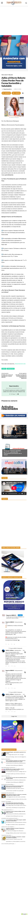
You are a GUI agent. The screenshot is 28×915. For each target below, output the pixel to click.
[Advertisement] (14, 20)
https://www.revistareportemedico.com (14, 388)
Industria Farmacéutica (10, 447)
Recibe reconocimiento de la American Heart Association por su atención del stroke (14, 786)
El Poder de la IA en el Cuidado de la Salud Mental (7, 376)
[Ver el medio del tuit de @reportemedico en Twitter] (19, 640)
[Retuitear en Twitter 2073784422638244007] (9, 644)
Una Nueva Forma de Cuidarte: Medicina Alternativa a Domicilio (21, 376)
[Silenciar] (22, 493)
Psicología (6, 432)
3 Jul (23, 650)
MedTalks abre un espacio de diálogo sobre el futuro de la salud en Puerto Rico (12, 471)
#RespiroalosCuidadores (11, 656)
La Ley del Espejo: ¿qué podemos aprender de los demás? (13, 436)
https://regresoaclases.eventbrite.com (14, 709)
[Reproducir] (3, 493)
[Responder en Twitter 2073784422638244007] (6, 644)
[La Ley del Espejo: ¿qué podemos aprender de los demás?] (14, 430)
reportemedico (8, 89)
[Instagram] (11, 393)
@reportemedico (19, 622)
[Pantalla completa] (24, 493)
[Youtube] (18, 393)
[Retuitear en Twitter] (9, 648)
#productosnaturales (17, 674)
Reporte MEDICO (10, 622)
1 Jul (23, 694)
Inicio (2, 38)
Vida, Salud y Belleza (9, 38)
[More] (22, 93)
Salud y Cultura (10, 650)
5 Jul (6, 623)
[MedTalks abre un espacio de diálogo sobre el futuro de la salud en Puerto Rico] (14, 466)
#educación (14, 638)
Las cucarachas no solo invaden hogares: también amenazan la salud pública (16, 820)
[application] (14, 488)
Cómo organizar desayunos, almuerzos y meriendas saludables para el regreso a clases (16, 795)
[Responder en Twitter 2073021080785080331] (6, 688)
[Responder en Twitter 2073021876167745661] (6, 666)
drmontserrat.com (20, 363)
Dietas (4, 368)
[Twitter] (16, 393)
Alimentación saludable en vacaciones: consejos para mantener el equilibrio (15, 837)
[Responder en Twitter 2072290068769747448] (6, 711)
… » (10, 759)
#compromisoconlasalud (11, 640)
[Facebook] (9, 393)
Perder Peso (11, 368)
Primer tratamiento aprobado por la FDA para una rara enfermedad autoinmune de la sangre (13, 452)
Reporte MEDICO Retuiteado (16, 648)
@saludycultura (18, 650)
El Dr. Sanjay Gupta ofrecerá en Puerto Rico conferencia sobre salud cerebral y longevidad (15, 803)
